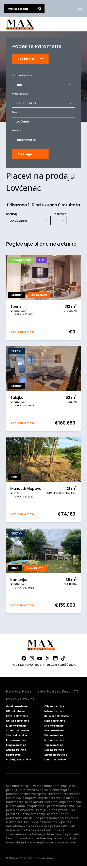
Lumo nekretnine (55, 759)
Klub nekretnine (16, 725)
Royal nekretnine (17, 716)
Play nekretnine (16, 740)
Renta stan (13, 754)
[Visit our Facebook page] (23, 658)
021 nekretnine (15, 711)
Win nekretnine (54, 730)
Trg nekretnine (53, 745)
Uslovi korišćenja (61, 665)
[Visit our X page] (47, 658)
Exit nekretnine (53, 735)
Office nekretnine (17, 721)
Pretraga (25, 154)
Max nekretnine (54, 740)
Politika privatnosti (28, 665)
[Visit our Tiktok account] (63, 658)
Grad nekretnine (17, 706)
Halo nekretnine (54, 721)
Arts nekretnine (16, 750)
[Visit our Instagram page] (31, 658)
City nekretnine (54, 706)
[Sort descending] (63, 220)
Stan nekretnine (16, 735)
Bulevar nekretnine (56, 716)
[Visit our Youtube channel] (39, 658)
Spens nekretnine (17, 730)
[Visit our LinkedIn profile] (55, 658)
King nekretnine (16, 745)
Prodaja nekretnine (18, 759)
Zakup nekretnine (55, 754)
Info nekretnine (54, 711)
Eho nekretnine (54, 725)
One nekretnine (54, 750)
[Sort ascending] (56, 220)
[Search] (40, 8)
